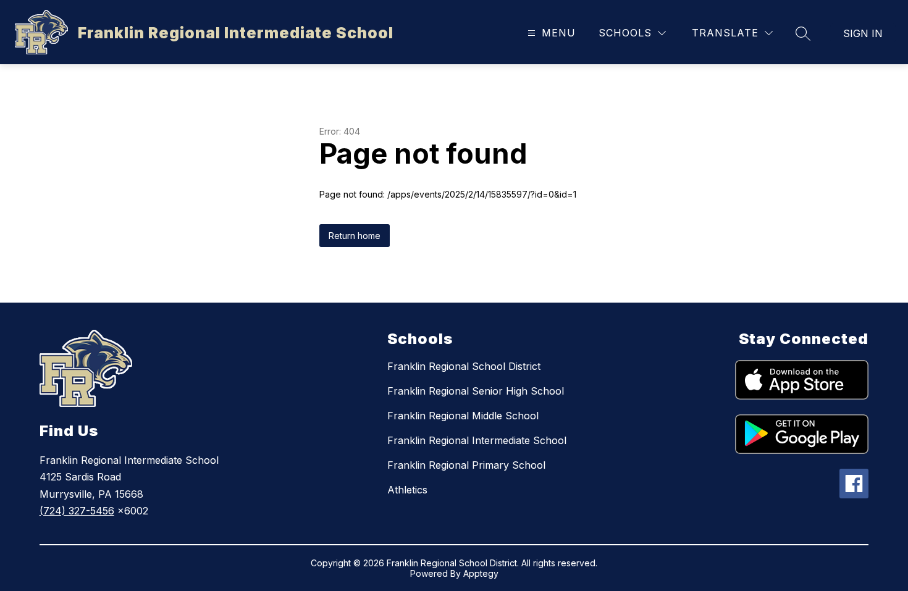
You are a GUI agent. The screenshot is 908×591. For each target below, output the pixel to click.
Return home (354, 235)
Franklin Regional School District (463, 366)
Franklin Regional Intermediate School (476, 440)
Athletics (407, 490)
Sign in (863, 33)
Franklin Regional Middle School (463, 415)
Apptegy (480, 573)
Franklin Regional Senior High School (475, 391)
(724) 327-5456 (77, 511)
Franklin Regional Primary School (466, 465)
